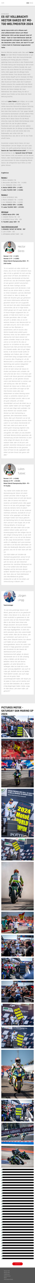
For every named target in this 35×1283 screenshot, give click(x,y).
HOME (2, 3)
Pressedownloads (8, 1279)
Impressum (7, 1274)
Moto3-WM (7, 1273)
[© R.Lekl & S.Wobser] (17, 726)
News (5, 1278)
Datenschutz (7, 1276)
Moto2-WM (7, 1271)
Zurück (17, 1264)
